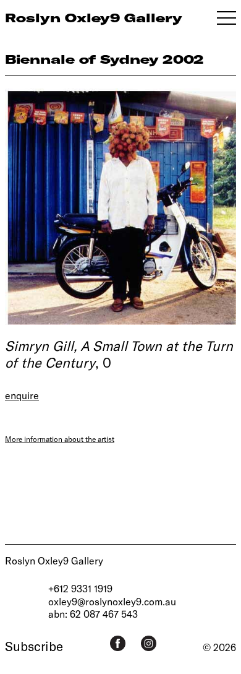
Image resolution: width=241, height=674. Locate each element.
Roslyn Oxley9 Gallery (54, 560)
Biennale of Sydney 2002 (104, 59)
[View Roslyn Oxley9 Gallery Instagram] (148, 643)
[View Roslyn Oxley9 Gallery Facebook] (117, 643)
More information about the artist (59, 438)
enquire (22, 395)
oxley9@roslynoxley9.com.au (112, 601)
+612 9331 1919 (80, 588)
